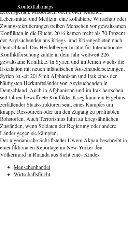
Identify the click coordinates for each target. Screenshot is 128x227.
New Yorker (80, 147)
